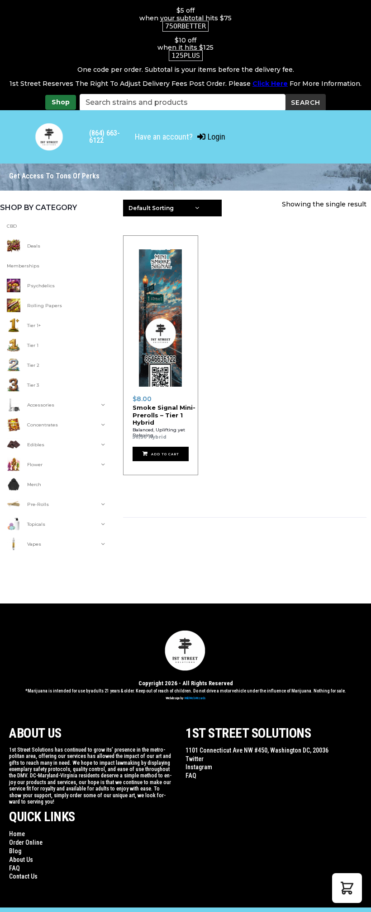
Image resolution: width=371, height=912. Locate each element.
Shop (61, 102)
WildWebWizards (195, 698)
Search (305, 102)
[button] (347, 888)
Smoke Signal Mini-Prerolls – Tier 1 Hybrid (164, 415)
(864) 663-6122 (104, 137)
